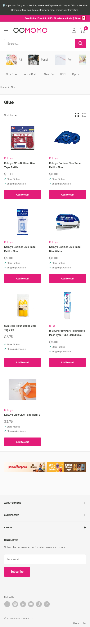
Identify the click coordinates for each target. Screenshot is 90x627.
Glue (13, 87)
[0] (82, 30)
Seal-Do (49, 74)
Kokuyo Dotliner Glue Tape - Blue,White (65, 249)
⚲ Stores (77, 18)
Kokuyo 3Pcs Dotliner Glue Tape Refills (19, 165)
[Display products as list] (84, 115)
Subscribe (17, 571)
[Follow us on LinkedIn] (47, 604)
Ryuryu (76, 74)
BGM (63, 74)
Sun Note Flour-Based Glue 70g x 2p (20, 328)
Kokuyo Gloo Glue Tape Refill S (22, 414)
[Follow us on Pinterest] (23, 604)
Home (3, 87)
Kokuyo (8, 158)
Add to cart (22, 194)
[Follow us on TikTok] (39, 604)
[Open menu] (6, 30)
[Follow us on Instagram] (15, 604)
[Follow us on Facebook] (7, 604)
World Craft (30, 74)
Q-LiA (52, 326)
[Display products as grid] (77, 115)
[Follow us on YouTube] (31, 604)
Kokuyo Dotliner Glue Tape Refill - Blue (65, 165)
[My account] (74, 30)
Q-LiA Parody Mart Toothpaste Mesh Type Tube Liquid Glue (67, 333)
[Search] (80, 43)
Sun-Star (11, 74)
